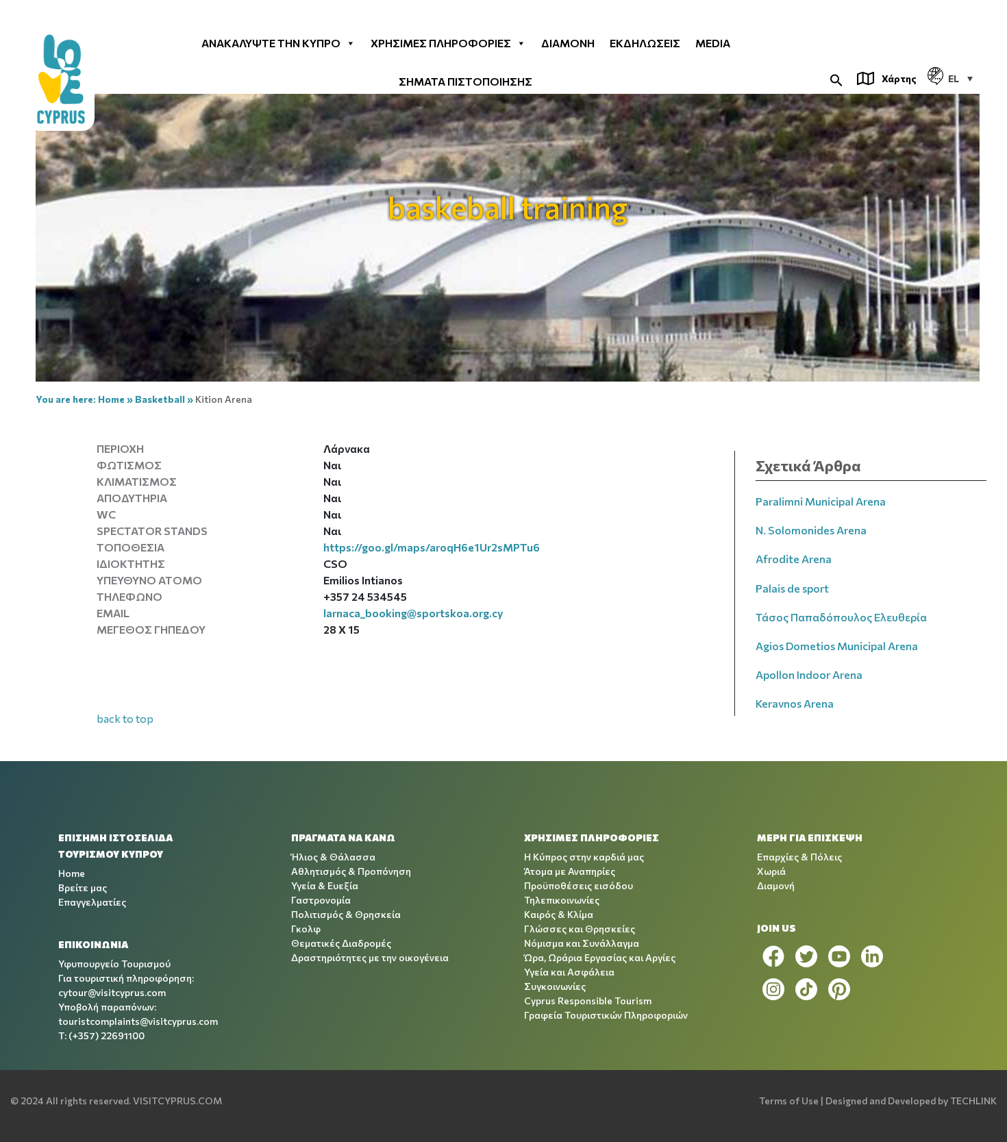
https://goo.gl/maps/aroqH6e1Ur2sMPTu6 (431, 547)
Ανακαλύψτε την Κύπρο (270, 42)
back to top (125, 718)
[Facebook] (773, 956)
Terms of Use (789, 1100)
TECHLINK (973, 1100)
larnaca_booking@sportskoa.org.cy (413, 612)
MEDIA (712, 42)
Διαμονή (568, 42)
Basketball (160, 399)
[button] (836, 78)
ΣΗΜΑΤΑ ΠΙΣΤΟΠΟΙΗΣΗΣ (465, 81)
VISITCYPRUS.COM (177, 1100)
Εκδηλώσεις (645, 42)
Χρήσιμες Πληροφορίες (441, 42)
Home (111, 399)
